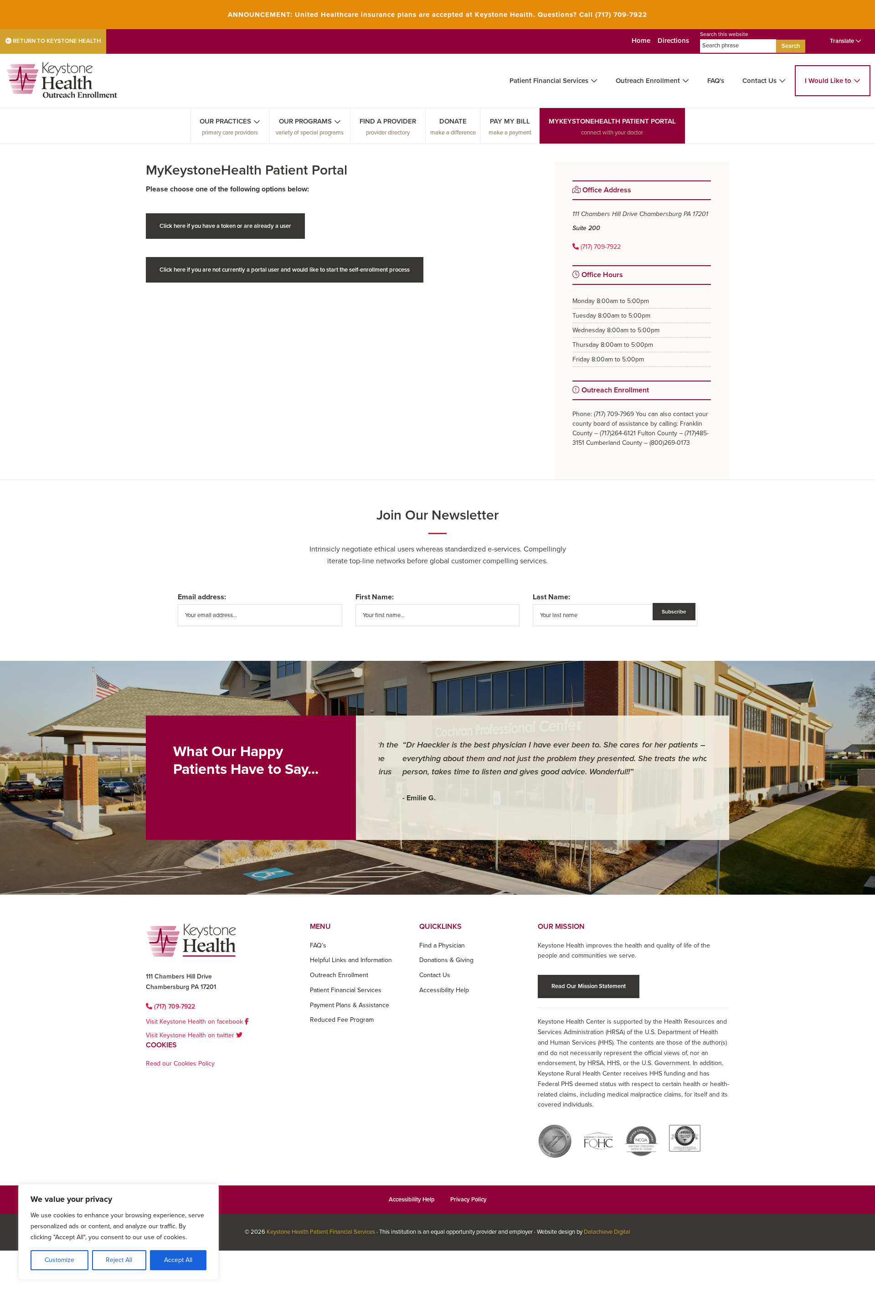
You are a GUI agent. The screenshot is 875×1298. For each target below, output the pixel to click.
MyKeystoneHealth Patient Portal (612, 121)
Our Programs (305, 121)
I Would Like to (828, 81)
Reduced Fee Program (342, 1020)
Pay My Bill (510, 121)
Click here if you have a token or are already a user (225, 226)
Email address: (202, 597)
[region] (118, 1232)
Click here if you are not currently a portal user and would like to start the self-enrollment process (285, 269)
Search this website (724, 34)
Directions (673, 40)
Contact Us (759, 81)
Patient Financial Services (549, 81)
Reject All (119, 1260)
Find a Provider (388, 121)
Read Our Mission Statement (588, 986)
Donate (453, 121)
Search (791, 46)
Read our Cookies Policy (180, 1063)
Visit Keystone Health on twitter (191, 1035)
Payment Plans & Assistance (349, 1005)
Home (641, 40)
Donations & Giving (446, 960)
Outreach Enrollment (648, 81)
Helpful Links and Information (351, 960)
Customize (59, 1260)
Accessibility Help (444, 990)
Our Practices (225, 121)
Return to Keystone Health (56, 41)
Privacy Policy (468, 1199)
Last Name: (551, 597)
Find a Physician (442, 945)
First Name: (374, 597)
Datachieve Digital (607, 1232)
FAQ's (715, 81)
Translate (842, 41)
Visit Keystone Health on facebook (195, 1021)
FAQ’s (318, 945)
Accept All (178, 1260)
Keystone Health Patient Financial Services (321, 1232)
